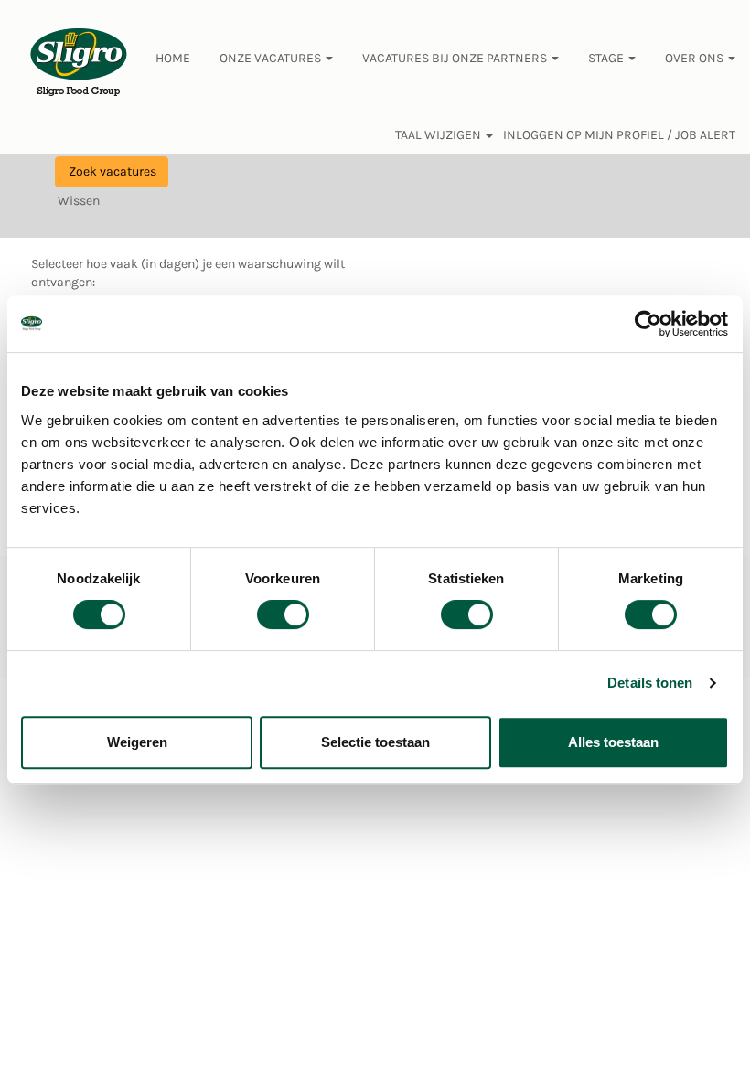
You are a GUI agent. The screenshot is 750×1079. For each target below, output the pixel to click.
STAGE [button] (607, 58)
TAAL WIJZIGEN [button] (439, 135)
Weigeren (137, 742)
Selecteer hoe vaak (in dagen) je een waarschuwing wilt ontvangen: (188, 273)
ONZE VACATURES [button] (272, 58)
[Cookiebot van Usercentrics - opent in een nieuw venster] (649, 323)
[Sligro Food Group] (79, 63)
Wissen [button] (79, 200)
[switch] (283, 614)
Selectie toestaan (375, 742)
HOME (172, 58)
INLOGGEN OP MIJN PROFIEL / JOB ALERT (619, 135)
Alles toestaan (613, 742)
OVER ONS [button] (695, 58)
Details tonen (649, 682)
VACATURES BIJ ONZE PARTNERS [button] (456, 58)
